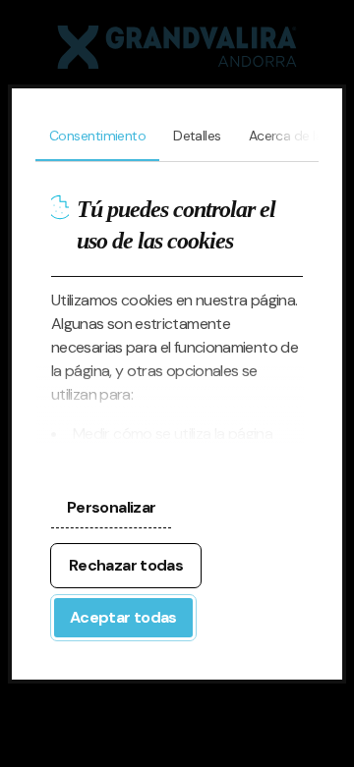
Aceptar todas (123, 617)
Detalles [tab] (197, 135)
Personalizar (111, 507)
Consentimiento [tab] (97, 135)
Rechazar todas (126, 565)
